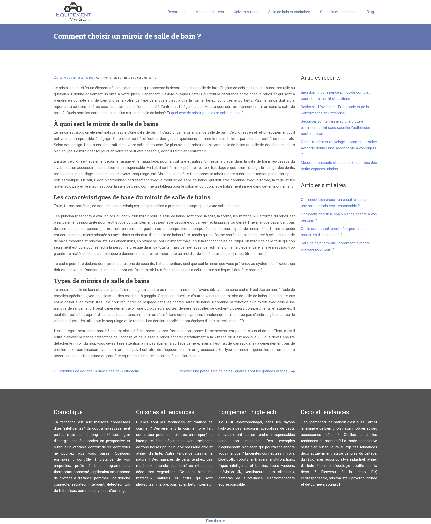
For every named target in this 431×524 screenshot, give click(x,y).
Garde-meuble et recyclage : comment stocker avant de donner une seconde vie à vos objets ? (339, 148)
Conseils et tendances (338, 12)
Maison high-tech (210, 12)
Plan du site (215, 521)
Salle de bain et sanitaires (289, 12)
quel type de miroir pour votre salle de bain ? (207, 113)
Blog (370, 12)
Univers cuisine (246, 12)
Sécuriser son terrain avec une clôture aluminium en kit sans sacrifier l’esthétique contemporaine (335, 127)
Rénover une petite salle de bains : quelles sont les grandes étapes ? (234, 371)
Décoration (177, 12)
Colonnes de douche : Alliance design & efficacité (98, 371)
